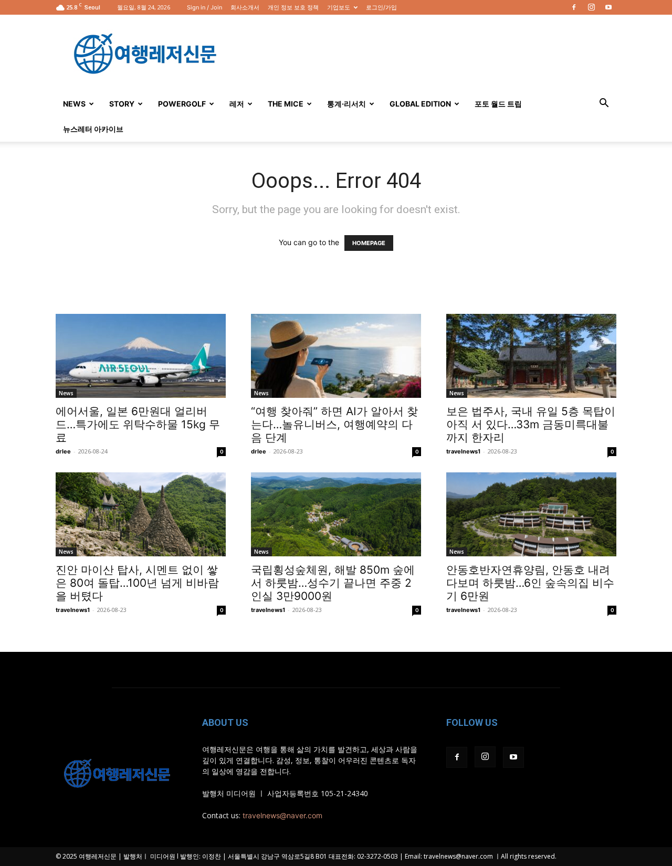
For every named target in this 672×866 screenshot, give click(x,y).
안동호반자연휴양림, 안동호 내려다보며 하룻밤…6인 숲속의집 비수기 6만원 (530, 583)
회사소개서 (244, 7)
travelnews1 (463, 451)
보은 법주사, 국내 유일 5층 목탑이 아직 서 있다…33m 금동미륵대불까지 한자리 (530, 424)
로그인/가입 (381, 7)
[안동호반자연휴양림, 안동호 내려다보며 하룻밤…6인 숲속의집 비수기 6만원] (531, 514)
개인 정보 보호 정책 (293, 7)
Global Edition (420, 103)
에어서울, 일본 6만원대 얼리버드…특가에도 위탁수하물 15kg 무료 (138, 424)
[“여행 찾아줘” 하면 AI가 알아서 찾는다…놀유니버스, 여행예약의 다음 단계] (336, 356)
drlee (63, 451)
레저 (236, 103)
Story (121, 103)
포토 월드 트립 (498, 103)
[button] (603, 104)
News (74, 103)
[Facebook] (574, 7)
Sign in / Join (204, 7)
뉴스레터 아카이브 (93, 128)
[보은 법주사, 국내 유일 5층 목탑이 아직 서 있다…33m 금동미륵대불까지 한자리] (531, 356)
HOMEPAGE (368, 243)
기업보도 (338, 7)
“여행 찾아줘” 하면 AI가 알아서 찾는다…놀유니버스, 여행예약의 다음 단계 (334, 424)
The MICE (285, 103)
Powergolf (182, 103)
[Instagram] (591, 7)
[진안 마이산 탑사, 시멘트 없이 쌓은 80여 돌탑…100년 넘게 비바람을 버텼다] (141, 514)
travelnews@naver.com (282, 815)
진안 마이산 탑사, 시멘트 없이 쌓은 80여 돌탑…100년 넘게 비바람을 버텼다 (137, 583)
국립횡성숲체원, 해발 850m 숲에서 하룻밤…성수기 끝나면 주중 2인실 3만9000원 (333, 583)
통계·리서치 (346, 103)
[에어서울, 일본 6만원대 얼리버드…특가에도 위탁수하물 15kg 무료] (141, 356)
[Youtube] (608, 7)
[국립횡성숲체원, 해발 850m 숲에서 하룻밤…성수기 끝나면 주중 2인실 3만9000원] (336, 514)
